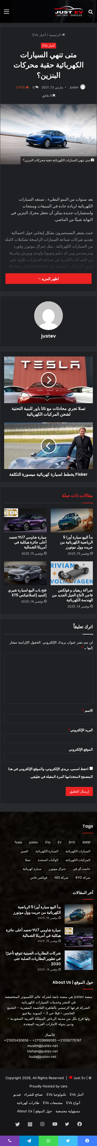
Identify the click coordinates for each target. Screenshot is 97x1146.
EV (60, 842)
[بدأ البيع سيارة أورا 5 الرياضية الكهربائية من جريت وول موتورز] (72, 520)
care (64, 1086)
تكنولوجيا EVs (56, 1094)
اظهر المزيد (50, 278)
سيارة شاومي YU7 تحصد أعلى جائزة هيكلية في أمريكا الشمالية (28, 542)
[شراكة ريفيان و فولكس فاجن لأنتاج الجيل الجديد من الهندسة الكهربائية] (72, 573)
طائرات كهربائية (28, 1103)
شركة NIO (61, 877)
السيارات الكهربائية (77, 851)
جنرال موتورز (57, 869)
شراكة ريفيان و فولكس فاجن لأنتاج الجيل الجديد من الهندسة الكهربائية (72, 595)
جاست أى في (81, 869)
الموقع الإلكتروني (81, 749)
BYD (72, 842)
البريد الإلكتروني (80, 730)
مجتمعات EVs (53, 1103)
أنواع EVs (73, 1103)
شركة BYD (83, 877)
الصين (24, 851)
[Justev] (68, 11)
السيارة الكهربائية (46, 851)
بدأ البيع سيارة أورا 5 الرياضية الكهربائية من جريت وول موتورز (76, 542)
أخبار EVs (39, 35)
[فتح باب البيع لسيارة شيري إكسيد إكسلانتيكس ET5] (25, 573)
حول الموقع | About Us (34, 1111)
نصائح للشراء (33, 1094)
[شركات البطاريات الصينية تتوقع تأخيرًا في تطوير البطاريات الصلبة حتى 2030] (79, 960)
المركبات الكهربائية (77, 860)
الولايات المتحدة (48, 860)
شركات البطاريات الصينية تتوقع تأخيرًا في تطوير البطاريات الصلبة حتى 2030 (33, 959)
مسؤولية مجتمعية (68, 1111)
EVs (47, 842)
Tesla (18, 842)
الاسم (87, 710)
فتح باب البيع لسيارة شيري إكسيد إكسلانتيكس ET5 (27, 593)
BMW (86, 842)
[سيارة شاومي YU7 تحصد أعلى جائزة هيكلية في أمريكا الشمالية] (25, 520)
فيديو (17, 1094)
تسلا (28, 860)
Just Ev (79, 1078)
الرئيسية (55, 35)
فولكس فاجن (38, 877)
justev (74, 87)
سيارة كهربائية (32, 869)
